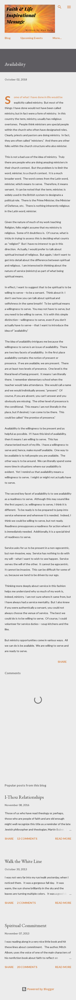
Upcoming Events (31, 38)
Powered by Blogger (40, 989)
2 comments (26, 902)
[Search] (59, 7)
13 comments (27, 838)
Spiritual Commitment (26, 925)
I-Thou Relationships (24, 797)
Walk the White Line (23, 861)
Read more (63, 838)
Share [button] (62, 661)
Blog (8, 38)
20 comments (27, 967)
